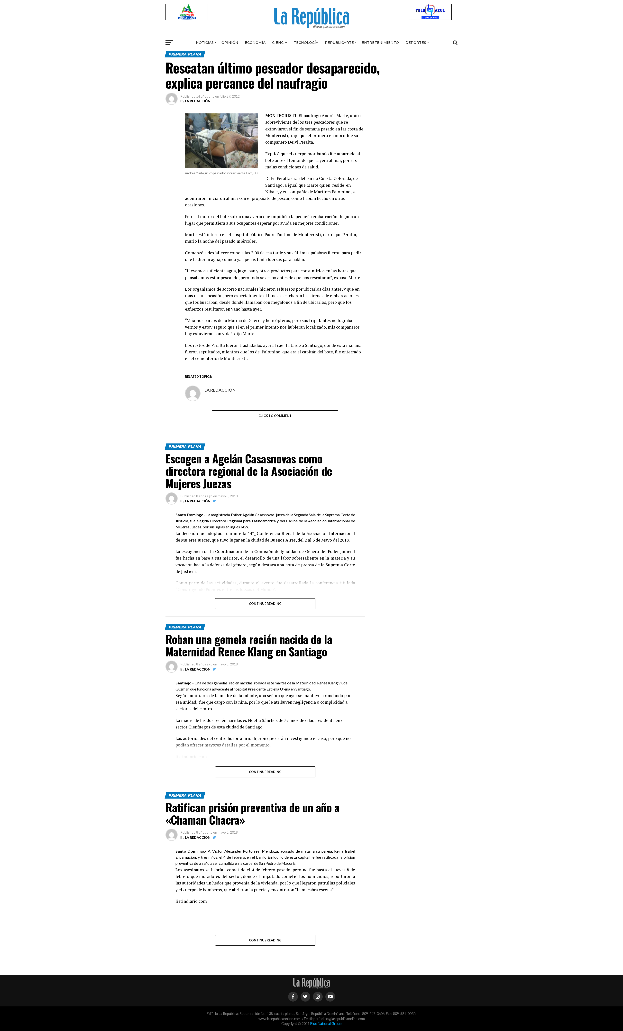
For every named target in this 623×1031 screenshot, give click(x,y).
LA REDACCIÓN (198, 101)
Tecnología (306, 42)
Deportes (415, 42)
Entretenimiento (380, 42)
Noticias (205, 42)
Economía (255, 42)
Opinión (229, 42)
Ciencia (279, 42)
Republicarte (339, 42)
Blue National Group (326, 1024)
